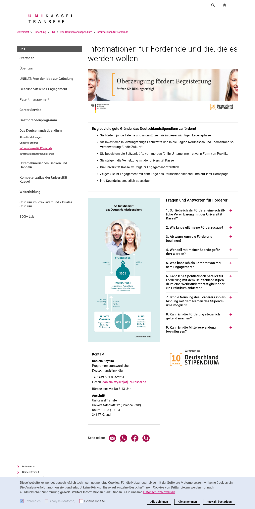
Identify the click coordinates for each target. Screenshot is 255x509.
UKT (53, 31)
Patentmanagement (34, 99)
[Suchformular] (213, 5)
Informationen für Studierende (37, 153)
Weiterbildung (30, 192)
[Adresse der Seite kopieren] (146, 440)
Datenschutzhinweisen (159, 492)
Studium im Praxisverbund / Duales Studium (46, 204)
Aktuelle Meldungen (31, 137)
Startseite (27, 58)
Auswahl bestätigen (219, 501)
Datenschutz (29, 466)
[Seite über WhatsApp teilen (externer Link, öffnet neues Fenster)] (123, 440)
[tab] (202, 214)
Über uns (26, 68)
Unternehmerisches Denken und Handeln (43, 165)
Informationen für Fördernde (112, 31)
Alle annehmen (187, 501)
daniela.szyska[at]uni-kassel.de (124, 382)
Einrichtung (39, 31)
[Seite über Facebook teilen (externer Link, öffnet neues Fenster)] (134, 440)
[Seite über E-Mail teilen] (112, 440)
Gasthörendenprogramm (38, 120)
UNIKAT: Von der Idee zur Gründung (46, 79)
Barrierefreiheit (30, 472)
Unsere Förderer (29, 142)
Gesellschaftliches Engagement (43, 89)
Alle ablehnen (159, 501)
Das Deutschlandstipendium (76, 31)
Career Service (30, 110)
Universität (23, 31)
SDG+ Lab (27, 216)
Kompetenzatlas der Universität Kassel (43, 179)
